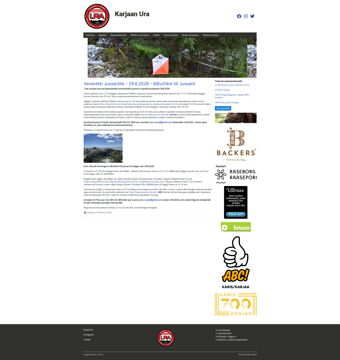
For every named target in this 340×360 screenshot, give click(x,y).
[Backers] (236, 144)
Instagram (88, 334)
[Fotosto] (235, 226)
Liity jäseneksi (223, 108)
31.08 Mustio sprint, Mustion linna (232, 84)
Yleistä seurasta (210, 35)
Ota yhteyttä (224, 330)
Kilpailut (102, 35)
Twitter (87, 339)
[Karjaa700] (236, 303)
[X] (252, 16)
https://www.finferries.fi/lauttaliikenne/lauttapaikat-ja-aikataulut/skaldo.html (137, 104)
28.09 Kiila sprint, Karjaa (227, 102)
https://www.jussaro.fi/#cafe (154, 114)
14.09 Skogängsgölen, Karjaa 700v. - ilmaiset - (233, 96)
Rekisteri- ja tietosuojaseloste (232, 339)
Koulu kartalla (171, 35)
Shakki (156, 35)
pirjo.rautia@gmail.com (160, 122)
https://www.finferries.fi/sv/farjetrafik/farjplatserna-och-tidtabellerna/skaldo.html (124, 181)
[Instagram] (246, 16)
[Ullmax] (235, 202)
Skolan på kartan (190, 35)
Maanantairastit (118, 35)
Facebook (88, 329)
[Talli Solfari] (236, 117)
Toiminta (89, 35)
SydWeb (254, 354)
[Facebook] (239, 16)
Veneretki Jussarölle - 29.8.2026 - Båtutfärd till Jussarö (139, 83)
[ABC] (236, 262)
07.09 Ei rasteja (222, 89)
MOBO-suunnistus (140, 35)
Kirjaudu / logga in (227, 336)
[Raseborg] (236, 174)
